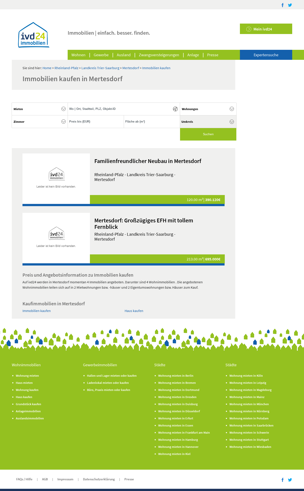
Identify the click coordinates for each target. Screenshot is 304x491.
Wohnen (78, 54)
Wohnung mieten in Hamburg (178, 440)
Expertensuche (266, 54)
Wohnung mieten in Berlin (175, 376)
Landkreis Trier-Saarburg (100, 68)
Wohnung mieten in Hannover (178, 447)
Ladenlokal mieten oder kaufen (108, 383)
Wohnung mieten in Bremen (177, 383)
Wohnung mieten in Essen (175, 425)
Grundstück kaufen (28, 404)
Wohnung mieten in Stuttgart (249, 440)
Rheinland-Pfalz (67, 68)
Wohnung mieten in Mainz (246, 397)
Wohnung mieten (27, 376)
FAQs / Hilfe (24, 479)
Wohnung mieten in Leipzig (247, 383)
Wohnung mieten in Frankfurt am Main (184, 433)
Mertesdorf (131, 68)
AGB (45, 479)
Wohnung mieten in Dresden (177, 397)
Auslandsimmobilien (30, 418)
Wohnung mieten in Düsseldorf (179, 411)
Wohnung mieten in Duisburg (178, 404)
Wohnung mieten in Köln (246, 376)
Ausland (124, 54)
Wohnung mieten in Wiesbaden (250, 447)
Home (47, 68)
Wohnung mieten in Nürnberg (249, 411)
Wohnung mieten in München (249, 404)
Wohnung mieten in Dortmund (178, 390)
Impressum (65, 479)
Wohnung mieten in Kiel (174, 454)
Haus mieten (24, 383)
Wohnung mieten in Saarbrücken (251, 425)
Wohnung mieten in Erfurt (175, 418)
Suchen (208, 134)
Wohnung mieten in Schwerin (249, 433)
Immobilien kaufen (156, 68)
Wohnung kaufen (27, 390)
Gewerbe (101, 54)
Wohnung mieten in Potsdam (249, 418)
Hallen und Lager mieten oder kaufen (112, 376)
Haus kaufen (134, 310)
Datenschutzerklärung (99, 479)
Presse (212, 54)
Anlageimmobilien (28, 411)
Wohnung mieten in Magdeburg (250, 390)
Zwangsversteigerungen (159, 54)
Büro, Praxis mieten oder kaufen (108, 390)
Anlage (193, 54)
